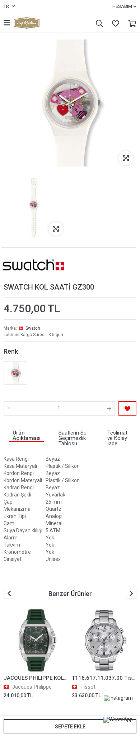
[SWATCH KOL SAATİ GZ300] (15, 373)
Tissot (87, 687)
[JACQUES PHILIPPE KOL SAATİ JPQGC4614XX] (36, 640)
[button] (131, 593)
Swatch (32, 328)
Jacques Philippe (32, 687)
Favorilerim (113, 23)
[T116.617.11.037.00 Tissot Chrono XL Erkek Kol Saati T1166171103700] (104, 640)
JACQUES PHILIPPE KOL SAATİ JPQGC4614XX (61, 678)
